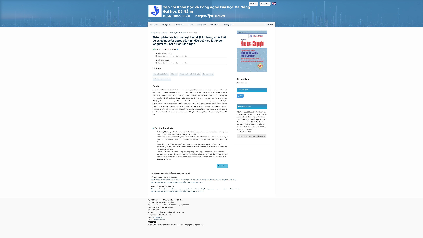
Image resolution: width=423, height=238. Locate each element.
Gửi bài (190, 24)
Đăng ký (253, 3)
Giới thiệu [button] (214, 24)
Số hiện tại (166, 24)
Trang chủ (154, 24)
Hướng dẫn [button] (228, 24)
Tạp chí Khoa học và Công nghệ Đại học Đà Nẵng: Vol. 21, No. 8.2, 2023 (176, 182)
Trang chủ (154, 33)
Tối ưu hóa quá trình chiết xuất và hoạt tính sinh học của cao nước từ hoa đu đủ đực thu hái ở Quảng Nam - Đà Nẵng (193, 180)
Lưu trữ (164, 33)
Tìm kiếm (270, 24)
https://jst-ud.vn (159, 219)
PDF (240, 96)
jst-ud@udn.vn (158, 217)
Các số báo (179, 24)
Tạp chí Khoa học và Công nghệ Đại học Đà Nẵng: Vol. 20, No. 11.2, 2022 (177, 191)
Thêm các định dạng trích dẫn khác (251, 136)
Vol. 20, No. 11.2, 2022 (178, 33)
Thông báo (201, 24)
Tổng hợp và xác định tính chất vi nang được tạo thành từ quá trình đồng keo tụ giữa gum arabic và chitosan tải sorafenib (195, 189)
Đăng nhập (265, 3)
